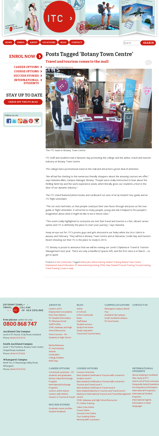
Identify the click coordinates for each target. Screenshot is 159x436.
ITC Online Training (85, 403)
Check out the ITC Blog (23, 102)
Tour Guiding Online (86, 416)
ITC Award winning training (87, 265)
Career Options (26, 67)
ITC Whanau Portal (57, 321)
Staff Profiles (55, 324)
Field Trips (53, 360)
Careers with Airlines (58, 393)
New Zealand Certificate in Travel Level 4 (96, 387)
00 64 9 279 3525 (17, 353)
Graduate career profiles (60, 408)
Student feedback (57, 411)
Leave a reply (67, 268)
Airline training (98, 262)
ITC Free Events (111, 321)
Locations (49, 42)
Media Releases (56, 345)
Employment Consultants (60, 311)
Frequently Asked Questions (145, 384)
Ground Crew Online (86, 413)
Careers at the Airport (59, 390)
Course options (26, 71)
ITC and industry (56, 348)
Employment (51, 265)
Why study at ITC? (140, 378)
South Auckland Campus (115, 318)
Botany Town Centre (131, 262)
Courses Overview (85, 372)
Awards (52, 351)
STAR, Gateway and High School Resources (97, 400)
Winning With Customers (88, 419)
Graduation (54, 354)
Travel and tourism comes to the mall (77, 61)
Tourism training (142, 265)
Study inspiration (85, 330)
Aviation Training (113, 262)
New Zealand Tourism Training (120, 265)
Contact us (140, 305)
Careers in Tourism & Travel (62, 397)
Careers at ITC (55, 308)
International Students (26, 81)
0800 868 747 (20, 324)
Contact (77, 42)
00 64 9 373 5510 (17, 337)
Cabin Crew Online (85, 407)
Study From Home (85, 327)
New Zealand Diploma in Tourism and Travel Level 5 (101, 390)
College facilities (56, 357)
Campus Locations (116, 305)
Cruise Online (83, 410)
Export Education (66, 265)
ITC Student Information (60, 318)
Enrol (21, 42)
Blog (63, 42)
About (33, 42)
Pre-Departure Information (144, 387)
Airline (80, 308)
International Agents (141, 399)
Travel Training (52, 268)
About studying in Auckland (145, 374)
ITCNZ (102, 265)
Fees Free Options (57, 314)
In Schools (81, 311)
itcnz (71, 67)
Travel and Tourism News (89, 333)
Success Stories (26, 75)
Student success (84, 324)
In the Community (63, 262)
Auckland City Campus (114, 314)
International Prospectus (144, 390)
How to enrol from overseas (145, 381)
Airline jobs (85, 262)
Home (8, 42)
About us (55, 305)
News (79, 318)
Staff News (82, 321)
